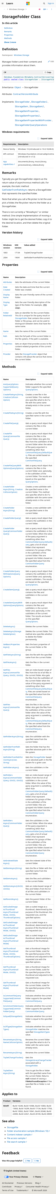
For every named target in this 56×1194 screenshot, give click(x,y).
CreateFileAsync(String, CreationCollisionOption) (13, 397)
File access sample (16, 1138)
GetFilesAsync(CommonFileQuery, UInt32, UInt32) (13, 673)
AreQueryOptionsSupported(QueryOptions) (10, 387)
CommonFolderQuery (35, 563)
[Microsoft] (28, 3)
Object (17, 87)
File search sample (16, 1141)
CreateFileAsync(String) (13, 413)
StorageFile (12, 1127)
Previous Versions (24, 1183)
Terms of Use (7, 1190)
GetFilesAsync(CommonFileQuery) (11, 707)
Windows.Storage (16, 9)
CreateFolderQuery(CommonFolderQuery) (12, 531)
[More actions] (51, 9)
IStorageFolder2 (39, 101)
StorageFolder (21, 318)
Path (5, 336)
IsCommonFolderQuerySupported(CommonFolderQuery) (13, 1009)
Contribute (6, 1186)
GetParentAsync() (10, 899)
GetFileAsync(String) (12, 654)
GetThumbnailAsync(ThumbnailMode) (10, 985)
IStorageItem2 (37, 106)
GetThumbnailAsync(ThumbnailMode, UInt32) (10, 970)
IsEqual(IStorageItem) (12, 1016)
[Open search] (44, 3)
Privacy (18, 1186)
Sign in (51, 3)
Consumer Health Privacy (37, 1186)
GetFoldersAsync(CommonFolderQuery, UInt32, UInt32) (13, 778)
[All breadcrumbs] (4, 9)
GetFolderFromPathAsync (14, 189)
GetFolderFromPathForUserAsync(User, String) (13, 760)
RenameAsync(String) (12, 1052)
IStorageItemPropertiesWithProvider (33, 120)
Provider (7, 354)
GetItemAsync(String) (12, 868)
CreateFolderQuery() (12, 518)
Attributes (7, 282)
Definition (8, 28)
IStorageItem (21, 106)
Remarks (8, 31)
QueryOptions (32, 389)
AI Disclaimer (8, 1183)
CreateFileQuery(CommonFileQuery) (11, 436)
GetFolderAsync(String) (13, 736)
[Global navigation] (2, 3)
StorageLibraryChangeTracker (39, 1060)
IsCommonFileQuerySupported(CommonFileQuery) (12, 998)
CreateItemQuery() (11, 589)
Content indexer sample (19, 1134)
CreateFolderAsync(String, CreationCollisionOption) (13, 489)
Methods (8, 38)
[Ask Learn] (40, 9)
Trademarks (22, 1190)
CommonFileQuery (34, 460)
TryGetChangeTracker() (13, 1057)
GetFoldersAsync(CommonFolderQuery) (12, 823)
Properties (8, 35)
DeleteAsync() (9, 626)
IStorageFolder (22, 101)
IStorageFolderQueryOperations (31, 125)
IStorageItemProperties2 (27, 115)
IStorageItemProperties (26, 111)
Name (5, 331)
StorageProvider (30, 354)
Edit (52, 61)
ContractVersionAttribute (25, 94)
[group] (28, 78)
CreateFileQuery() (10, 423)
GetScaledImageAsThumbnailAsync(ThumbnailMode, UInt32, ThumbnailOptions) (11, 912)
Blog (37, 1183)
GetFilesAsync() (9, 662)
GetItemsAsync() (10, 878)
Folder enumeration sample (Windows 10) (27, 1131)
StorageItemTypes (42, 1032)
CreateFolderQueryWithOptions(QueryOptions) (11, 574)
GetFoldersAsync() (11, 767)
